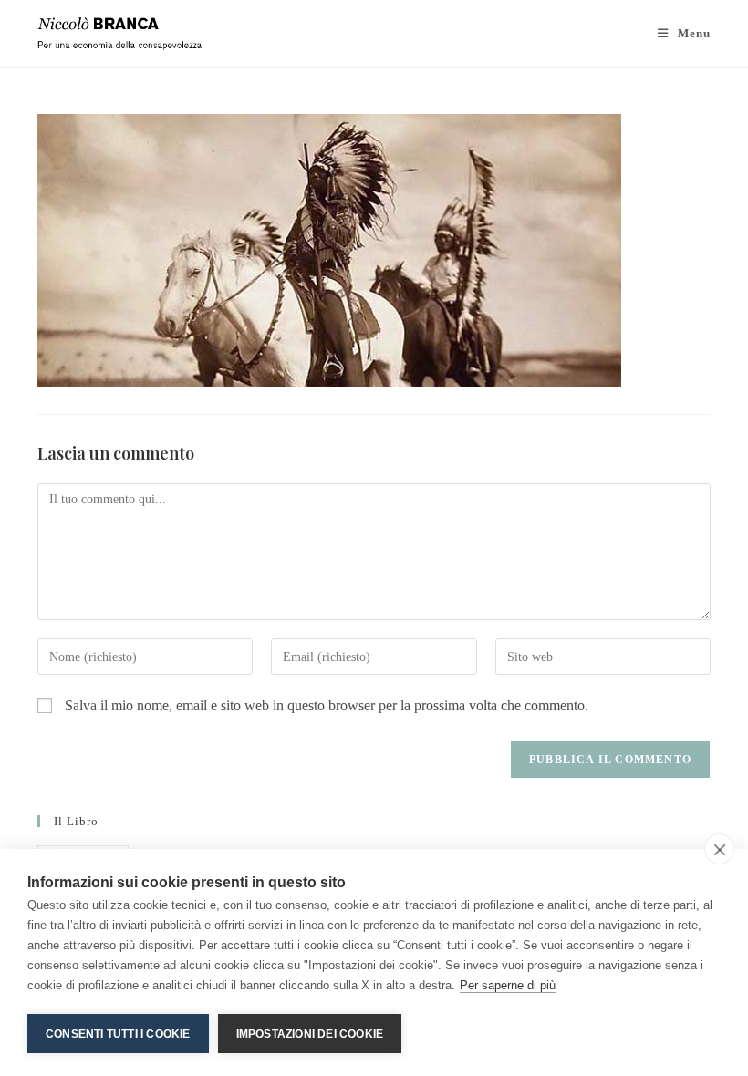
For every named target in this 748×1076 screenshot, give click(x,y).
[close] (719, 848)
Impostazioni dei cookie (310, 1034)
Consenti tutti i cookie (118, 1034)
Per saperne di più (508, 985)
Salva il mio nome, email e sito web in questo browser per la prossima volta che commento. (326, 705)
